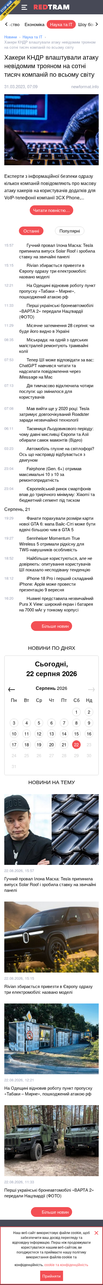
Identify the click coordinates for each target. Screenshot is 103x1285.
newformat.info (85, 86)
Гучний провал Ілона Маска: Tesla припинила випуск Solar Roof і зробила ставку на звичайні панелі (57, 250)
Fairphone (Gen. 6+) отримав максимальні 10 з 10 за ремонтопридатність (50, 474)
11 (26, 734)
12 (39, 734)
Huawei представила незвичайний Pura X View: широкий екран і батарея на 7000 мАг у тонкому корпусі (56, 604)
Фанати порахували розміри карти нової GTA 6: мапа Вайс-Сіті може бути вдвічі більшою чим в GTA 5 (57, 523)
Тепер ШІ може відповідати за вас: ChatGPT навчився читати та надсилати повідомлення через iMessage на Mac (56, 368)
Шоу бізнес (89, 24)
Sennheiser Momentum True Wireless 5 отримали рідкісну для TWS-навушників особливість (51, 543)
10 (14, 734)
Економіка (34, 24)
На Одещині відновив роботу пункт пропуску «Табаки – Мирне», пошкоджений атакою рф (57, 291)
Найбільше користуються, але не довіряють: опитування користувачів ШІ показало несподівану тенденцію (55, 563)
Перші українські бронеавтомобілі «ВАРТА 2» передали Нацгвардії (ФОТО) (56, 311)
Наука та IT (61, 24)
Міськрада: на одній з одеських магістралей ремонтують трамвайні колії (53, 345)
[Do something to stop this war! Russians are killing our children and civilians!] (10, 10)
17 (14, 744)
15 (76, 734)
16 (89, 734)
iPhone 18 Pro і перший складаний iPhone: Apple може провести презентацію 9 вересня (56, 584)
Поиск (96, 7)
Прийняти (51, 1276)
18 (26, 744)
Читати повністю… (51, 210)
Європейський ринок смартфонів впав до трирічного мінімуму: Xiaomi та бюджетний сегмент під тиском (57, 494)
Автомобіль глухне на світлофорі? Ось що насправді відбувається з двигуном (56, 454)
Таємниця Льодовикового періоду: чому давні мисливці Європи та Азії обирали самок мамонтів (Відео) (56, 434)
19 (39, 744)
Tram (51, 7)
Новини (10, 37)
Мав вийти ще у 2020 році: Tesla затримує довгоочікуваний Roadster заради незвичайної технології (54, 414)
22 (76, 744)
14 (64, 734)
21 (64, 744)
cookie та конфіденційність (66, 1264)
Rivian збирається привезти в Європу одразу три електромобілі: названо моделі (52, 271)
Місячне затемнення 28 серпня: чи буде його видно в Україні (56, 328)
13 (51, 734)
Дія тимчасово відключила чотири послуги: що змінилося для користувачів (56, 391)
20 (51, 744)
